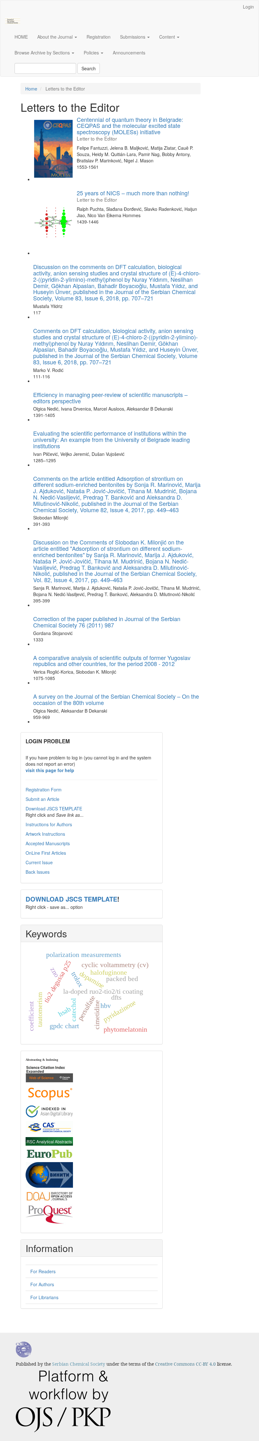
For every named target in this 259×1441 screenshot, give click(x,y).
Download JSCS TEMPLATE (54, 808)
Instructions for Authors (49, 824)
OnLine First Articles (46, 853)
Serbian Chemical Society (78, 1364)
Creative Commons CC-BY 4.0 (185, 1364)
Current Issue (39, 862)
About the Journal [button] (55, 37)
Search (88, 68)
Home (31, 88)
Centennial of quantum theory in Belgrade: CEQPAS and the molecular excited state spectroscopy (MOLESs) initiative (130, 128)
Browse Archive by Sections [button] (43, 52)
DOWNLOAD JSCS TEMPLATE (71, 898)
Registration (99, 37)
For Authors (42, 1284)
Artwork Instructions (45, 834)
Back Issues (38, 872)
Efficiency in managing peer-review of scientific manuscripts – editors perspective (110, 397)
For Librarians (44, 1297)
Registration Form (44, 789)
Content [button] (167, 37)
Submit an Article (42, 799)
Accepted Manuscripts (48, 843)
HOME (21, 37)
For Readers (43, 1271)
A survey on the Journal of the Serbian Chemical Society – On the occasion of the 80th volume (116, 699)
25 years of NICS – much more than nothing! (133, 196)
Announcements (129, 52)
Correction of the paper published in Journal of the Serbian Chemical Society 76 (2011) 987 (106, 621)
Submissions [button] (133, 37)
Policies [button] (92, 52)
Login (248, 6)
